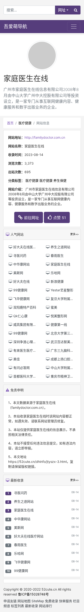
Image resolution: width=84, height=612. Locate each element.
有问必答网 (21, 368)
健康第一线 (58, 325)
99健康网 (21, 571)
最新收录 (31, 606)
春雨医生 (20, 545)
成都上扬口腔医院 (63, 359)
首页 (10, 123)
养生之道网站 (24, 501)
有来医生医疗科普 (25, 350)
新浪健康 (57, 281)
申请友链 (10, 601)
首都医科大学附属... (27, 376)
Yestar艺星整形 (61, 290)
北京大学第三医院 (63, 333)
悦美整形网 (58, 316)
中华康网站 (22, 519)
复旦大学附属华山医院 (66, 299)
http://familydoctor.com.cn (44, 137)
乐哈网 (19, 553)
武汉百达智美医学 (63, 342)
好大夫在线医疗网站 (28, 536)
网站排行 (45, 606)
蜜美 (53, 307)
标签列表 (17, 606)
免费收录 (51, 601)
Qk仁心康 (20, 316)
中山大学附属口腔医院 (66, 368)
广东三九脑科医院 (63, 350)
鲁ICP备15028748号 (33, 594)
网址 (62, 10)
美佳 (16, 359)
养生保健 (59, 180)
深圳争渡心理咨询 (25, 342)
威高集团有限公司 (25, 325)
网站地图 (24, 601)
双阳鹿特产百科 (24, 307)
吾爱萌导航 (15, 26)
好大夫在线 (21, 281)
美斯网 (19, 527)
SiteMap (38, 601)
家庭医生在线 (24, 510)
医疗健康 (25, 123)
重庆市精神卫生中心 (65, 376)
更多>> (74, 480)
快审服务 (65, 601)
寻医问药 (20, 493)
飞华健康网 (22, 562)
